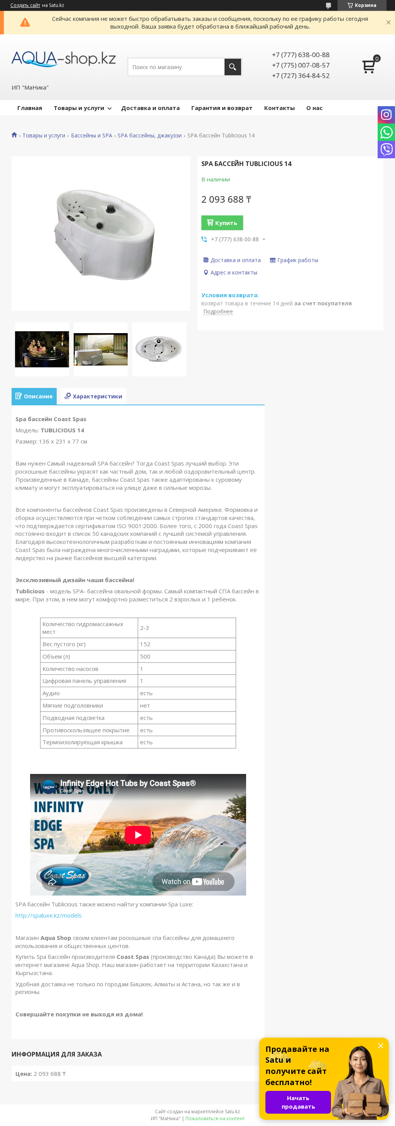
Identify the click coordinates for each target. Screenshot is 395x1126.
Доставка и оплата (150, 108)
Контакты (279, 108)
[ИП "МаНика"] (64, 58)
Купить (226, 223)
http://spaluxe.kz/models (48, 915)
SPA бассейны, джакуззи (150, 135)
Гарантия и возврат (222, 108)
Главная (29, 108)
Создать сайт (25, 5)
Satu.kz (232, 1111)
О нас (314, 108)
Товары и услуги (79, 108)
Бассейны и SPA (91, 135)
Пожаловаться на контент (215, 1118)
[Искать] (233, 67)
